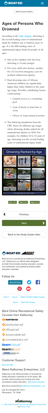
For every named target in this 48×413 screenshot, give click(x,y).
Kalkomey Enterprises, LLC (33, 385)
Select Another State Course (33, 297)
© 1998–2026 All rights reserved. (14, 404)
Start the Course (28, 302)
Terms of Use (25, 406)
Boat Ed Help (7, 364)
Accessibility (30, 404)
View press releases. (36, 381)
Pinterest (19, 289)
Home (15, 302)
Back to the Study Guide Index (24, 234)
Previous (24, 214)
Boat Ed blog (15, 282)
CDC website (25, 35)
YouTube (28, 289)
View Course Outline (24, 11)
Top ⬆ (6, 297)
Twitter (29, 282)
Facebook (38, 282)
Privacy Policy (41, 404)
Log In (14, 297)
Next (24, 223)
